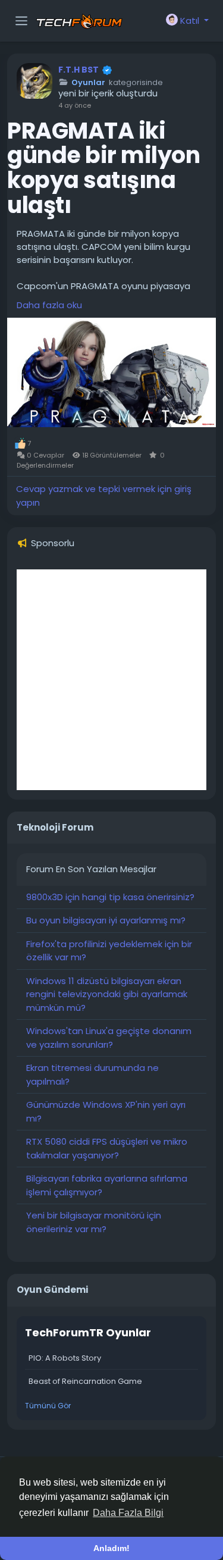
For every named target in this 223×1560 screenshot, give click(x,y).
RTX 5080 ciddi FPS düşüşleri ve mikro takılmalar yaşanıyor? (106, 1148)
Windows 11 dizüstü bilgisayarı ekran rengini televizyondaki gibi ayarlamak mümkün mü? (106, 994)
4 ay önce (74, 105)
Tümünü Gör (48, 1406)
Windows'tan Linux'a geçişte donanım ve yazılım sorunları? (108, 1038)
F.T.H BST (78, 70)
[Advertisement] (111, 679)
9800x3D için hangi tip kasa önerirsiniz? (110, 897)
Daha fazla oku (49, 305)
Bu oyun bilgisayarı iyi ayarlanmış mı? (106, 920)
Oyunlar (88, 82)
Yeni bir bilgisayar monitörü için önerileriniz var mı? (93, 1222)
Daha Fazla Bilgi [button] (128, 1513)
